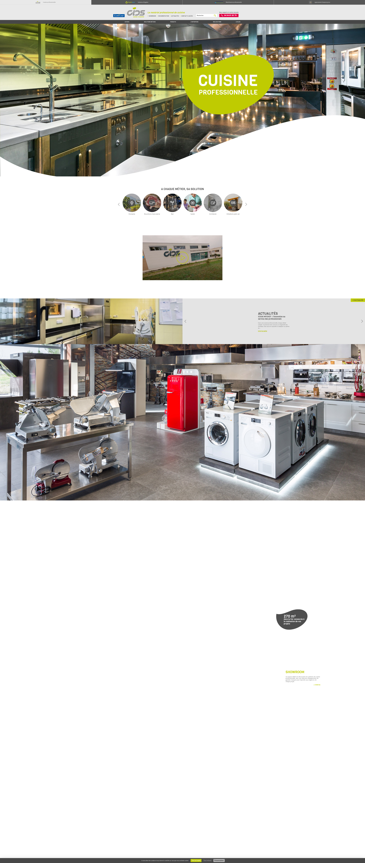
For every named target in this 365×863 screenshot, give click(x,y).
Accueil (127, 22)
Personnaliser (219, 860)
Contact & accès (187, 16)
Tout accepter (196, 860)
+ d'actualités (357, 300)
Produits (173, 22)
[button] (119, 204)
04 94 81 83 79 (230, 15)
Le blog (238, 22)
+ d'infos (316, 685)
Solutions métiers (150, 22)
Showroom (152, 16)
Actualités (175, 16)
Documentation (163, 16)
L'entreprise (194, 22)
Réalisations (217, 22)
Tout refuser (207, 860)
